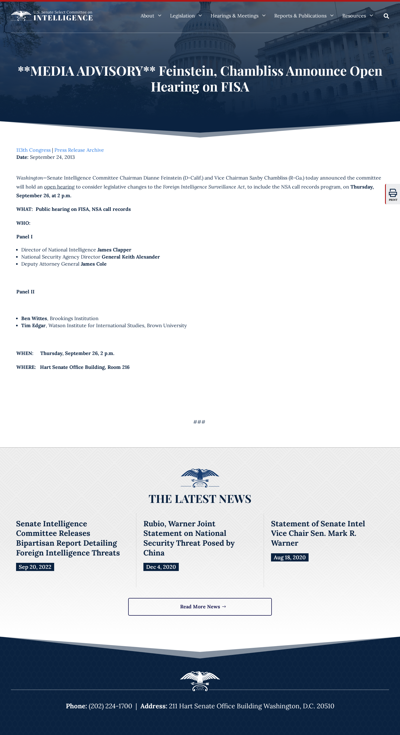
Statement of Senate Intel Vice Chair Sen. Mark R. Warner (318, 533)
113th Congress (33, 150)
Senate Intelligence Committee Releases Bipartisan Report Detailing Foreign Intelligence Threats (68, 538)
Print (393, 200)
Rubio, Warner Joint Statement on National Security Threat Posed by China (189, 538)
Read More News (200, 606)
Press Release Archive (79, 150)
